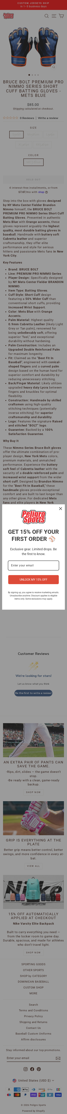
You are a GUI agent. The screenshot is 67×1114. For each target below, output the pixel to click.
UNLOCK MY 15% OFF (33, 579)
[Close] (60, 508)
